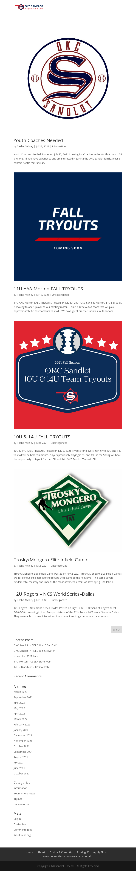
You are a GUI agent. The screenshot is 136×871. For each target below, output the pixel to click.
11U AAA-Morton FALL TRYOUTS (48, 288)
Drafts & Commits (61, 852)
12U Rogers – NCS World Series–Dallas (54, 594)
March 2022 (20, 719)
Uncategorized (60, 294)
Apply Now (99, 852)
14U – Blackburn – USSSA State (32, 667)
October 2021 (21, 746)
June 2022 (19, 702)
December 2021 (23, 735)
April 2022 (19, 713)
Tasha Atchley (25, 146)
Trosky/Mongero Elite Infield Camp (50, 559)
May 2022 (19, 708)
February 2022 (22, 724)
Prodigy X (83, 852)
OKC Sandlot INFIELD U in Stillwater (34, 650)
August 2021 (21, 757)
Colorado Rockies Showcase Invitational (66, 856)
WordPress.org (22, 835)
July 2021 (19, 762)
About (41, 852)
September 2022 (23, 697)
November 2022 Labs (26, 656)
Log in (17, 818)
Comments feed (23, 829)
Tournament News (24, 793)
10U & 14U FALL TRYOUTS (42, 436)
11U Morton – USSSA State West (32, 661)
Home (29, 852)
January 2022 (21, 730)
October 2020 (21, 773)
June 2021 (19, 768)
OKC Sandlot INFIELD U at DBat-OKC (35, 645)
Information (59, 146)
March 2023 (20, 691)
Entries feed (20, 824)
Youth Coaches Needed (38, 140)
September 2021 (23, 751)
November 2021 (23, 740)
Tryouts (18, 798)
